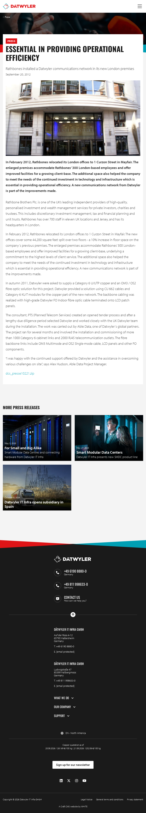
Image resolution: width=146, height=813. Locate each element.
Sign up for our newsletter (73, 765)
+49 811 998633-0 (65, 680)
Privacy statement (135, 799)
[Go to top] (73, 614)
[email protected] (65, 651)
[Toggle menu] (140, 6)
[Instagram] (76, 781)
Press (7, 17)
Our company (62, 707)
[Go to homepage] (19, 6)
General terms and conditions (109, 799)
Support (59, 716)
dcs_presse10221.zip (20, 373)
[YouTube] (84, 781)
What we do (61, 698)
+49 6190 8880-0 (65, 646)
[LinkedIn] (61, 781)
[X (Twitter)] (69, 781)
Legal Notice (86, 799)
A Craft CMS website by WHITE (73, 806)
